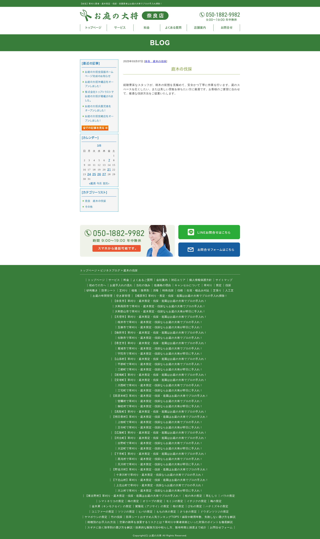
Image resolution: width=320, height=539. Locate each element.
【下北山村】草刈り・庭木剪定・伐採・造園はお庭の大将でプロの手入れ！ (160, 479)
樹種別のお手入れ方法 (102, 522)
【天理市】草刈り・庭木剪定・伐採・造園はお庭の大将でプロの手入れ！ (160, 316)
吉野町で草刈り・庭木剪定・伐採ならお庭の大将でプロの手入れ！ (160, 443)
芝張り (217, 290)
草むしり (211, 495)
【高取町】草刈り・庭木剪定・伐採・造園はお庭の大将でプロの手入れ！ (160, 411)
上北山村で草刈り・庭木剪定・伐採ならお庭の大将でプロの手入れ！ (160, 485)
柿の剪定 (133, 501)
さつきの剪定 (188, 511)
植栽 (134, 290)
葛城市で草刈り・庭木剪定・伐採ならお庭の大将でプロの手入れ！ (160, 348)
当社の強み (143, 285)
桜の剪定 (178, 506)
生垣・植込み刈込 (198, 290)
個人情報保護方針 (200, 279)
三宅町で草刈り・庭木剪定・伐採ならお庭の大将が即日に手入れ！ (160, 390)
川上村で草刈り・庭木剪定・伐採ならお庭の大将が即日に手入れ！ (160, 490)
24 (89, 174)
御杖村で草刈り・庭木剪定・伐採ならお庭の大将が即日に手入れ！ (160, 406)
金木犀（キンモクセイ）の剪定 (112, 506)
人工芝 (229, 290)
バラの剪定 (228, 495)
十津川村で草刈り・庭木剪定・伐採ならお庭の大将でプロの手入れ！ (160, 474)
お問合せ (226, 27)
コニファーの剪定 (103, 511)
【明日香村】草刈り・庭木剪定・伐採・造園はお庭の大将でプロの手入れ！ (160, 416)
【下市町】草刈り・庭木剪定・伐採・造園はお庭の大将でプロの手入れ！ (160, 453)
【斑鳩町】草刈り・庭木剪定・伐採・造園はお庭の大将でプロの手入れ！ (160, 374)
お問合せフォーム (221, 527)
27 (104, 174)
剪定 (219, 285)
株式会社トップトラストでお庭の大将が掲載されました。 (99, 96)
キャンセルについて (187, 285)
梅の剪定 (216, 501)
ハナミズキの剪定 (217, 506)
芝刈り (123, 290)
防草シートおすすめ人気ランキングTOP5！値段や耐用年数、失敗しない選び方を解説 (181, 517)
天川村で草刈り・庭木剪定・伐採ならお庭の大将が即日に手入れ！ (160, 464)
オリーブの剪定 (152, 501)
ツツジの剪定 (126, 511)
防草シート (109, 290)
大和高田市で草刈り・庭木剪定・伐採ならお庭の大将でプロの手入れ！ (160, 306)
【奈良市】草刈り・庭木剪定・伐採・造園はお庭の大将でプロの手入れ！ (160, 301)
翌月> (106, 183)
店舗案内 (200, 27)
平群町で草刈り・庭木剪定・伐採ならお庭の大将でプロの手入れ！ (160, 364)
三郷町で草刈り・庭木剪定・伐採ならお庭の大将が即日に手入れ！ (160, 369)
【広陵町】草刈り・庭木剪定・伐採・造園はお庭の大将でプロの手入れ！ (160, 432)
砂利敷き (92, 290)
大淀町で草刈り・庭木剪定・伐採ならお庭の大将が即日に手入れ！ (160, 448)
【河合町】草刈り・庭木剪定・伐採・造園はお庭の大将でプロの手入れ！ (160, 437)
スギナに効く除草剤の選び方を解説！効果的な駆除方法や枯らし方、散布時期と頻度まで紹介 (146, 527)
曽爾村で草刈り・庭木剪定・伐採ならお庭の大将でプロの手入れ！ (160, 401)
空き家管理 (123, 295)
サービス (120, 27)
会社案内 (162, 279)
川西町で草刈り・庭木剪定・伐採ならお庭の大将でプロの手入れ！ (160, 385)
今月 (99, 183)
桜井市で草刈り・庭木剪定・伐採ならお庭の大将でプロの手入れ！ (160, 322)
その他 (89, 207)
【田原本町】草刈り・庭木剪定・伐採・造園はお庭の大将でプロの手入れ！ (160, 395)
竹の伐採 (116, 517)
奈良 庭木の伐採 (155, 61)
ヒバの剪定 (145, 511)
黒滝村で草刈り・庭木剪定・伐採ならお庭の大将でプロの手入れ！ (160, 459)
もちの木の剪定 (166, 511)
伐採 (228, 285)
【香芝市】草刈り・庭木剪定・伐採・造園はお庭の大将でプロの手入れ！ (160, 343)
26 (99, 174)
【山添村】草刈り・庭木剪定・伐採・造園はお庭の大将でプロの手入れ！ (160, 359)
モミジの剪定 (174, 501)
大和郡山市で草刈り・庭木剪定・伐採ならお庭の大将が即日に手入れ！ (160, 311)
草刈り (208, 285)
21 (109, 169)
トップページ (93, 27)
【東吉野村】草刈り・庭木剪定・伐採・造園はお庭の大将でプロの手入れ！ (133, 495)
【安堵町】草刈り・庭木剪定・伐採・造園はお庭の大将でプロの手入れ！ (160, 379)
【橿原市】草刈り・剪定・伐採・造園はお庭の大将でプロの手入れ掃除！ (181, 295)
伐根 (180, 290)
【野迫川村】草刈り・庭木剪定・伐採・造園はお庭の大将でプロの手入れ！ (160, 469)
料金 (147, 27)
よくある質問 (173, 27)
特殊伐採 (168, 290)
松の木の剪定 (193, 495)
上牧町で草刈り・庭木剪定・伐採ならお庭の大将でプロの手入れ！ (160, 422)
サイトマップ (224, 279)
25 (94, 174)
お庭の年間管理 (102, 295)
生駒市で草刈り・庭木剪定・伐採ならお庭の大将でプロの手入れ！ (160, 337)
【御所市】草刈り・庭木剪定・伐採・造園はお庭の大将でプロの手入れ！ (160, 332)
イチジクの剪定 (197, 501)
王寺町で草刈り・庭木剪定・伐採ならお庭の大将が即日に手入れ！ (160, 427)
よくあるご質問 (143, 279)
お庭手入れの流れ (121, 285)
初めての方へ (97, 285)
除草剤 (145, 290)
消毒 (156, 290)
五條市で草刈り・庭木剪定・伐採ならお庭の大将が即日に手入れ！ (160, 327)
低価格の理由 (162, 285)
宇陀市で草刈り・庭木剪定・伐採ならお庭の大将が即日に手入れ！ (160, 353)
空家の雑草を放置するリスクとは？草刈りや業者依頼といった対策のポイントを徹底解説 (176, 522)
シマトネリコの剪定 (111, 501)
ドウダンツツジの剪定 (214, 511)
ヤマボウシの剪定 (96, 517)
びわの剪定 (195, 506)
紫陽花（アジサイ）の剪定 (152, 506)
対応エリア (178, 279)
